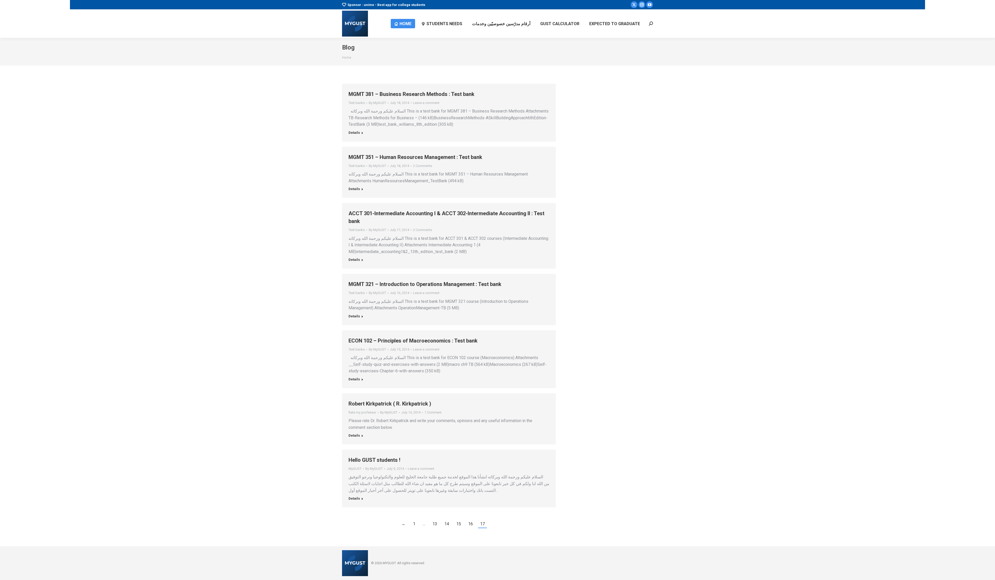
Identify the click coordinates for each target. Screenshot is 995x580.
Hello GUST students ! (374, 460)
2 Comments (422, 166)
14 (446, 523)
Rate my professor (362, 412)
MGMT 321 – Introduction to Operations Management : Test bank (425, 284)
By (377, 103)
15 (458, 523)
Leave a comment (426, 103)
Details (354, 133)
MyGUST (355, 469)
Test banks (357, 103)
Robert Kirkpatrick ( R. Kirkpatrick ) (390, 404)
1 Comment (433, 412)
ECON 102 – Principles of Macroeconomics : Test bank (413, 341)
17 (482, 523)
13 (434, 523)
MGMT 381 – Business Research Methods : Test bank (411, 94)
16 (470, 523)
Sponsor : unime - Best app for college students (386, 5)
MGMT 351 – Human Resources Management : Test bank (415, 157)
